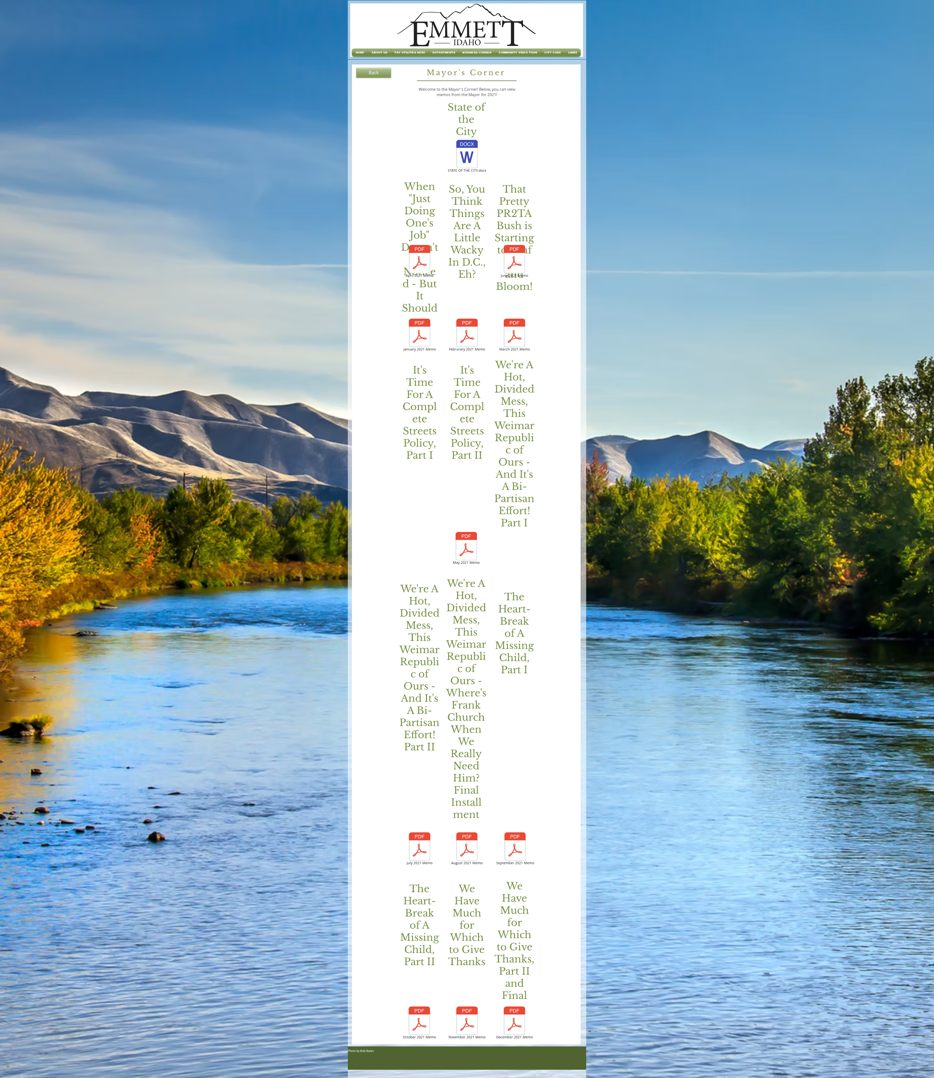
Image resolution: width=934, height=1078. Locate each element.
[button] (379, 53)
